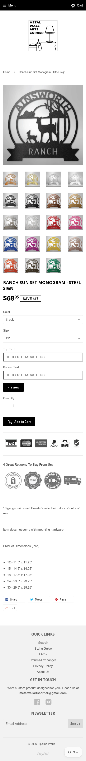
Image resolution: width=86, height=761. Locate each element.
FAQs (43, 654)
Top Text (9, 349)
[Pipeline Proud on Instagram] (49, 703)
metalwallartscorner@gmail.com (43, 693)
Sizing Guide (43, 648)
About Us (43, 671)
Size (6, 330)
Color (6, 312)
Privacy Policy (43, 665)
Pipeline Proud (46, 744)
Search (43, 642)
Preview (13, 387)
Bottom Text (11, 367)
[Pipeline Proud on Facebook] (37, 703)
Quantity (8, 398)
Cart (79, 5)
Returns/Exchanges (43, 660)
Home (6, 72)
